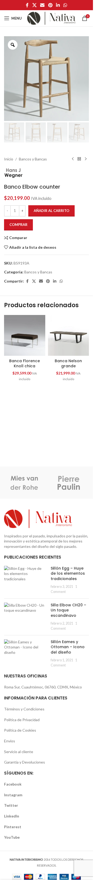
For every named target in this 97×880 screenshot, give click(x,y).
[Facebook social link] (27, 5)
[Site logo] (51, 18)
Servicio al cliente (18, 751)
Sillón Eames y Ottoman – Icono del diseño (68, 647)
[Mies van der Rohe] (24, 482)
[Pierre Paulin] (69, 482)
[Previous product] (73, 159)
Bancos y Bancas (33, 159)
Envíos (9, 741)
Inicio (8, 159)
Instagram (13, 795)
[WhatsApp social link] (65, 5)
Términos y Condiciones (24, 709)
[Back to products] (79, 159)
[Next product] (85, 159)
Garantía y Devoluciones (24, 762)
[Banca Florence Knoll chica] (24, 335)
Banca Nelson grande (68, 363)
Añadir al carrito (51, 210)
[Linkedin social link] (57, 5)
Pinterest (12, 826)
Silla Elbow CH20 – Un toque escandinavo (68, 610)
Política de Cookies (20, 730)
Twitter (11, 805)
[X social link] (34, 5)
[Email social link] (42, 5)
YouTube (12, 837)
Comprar (18, 224)
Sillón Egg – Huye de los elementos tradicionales (68, 573)
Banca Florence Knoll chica (24, 363)
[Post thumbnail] (25, 580)
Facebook (13, 784)
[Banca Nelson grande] (68, 335)
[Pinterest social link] (50, 5)
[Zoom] (13, 45)
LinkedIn (11, 816)
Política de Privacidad (22, 719)
